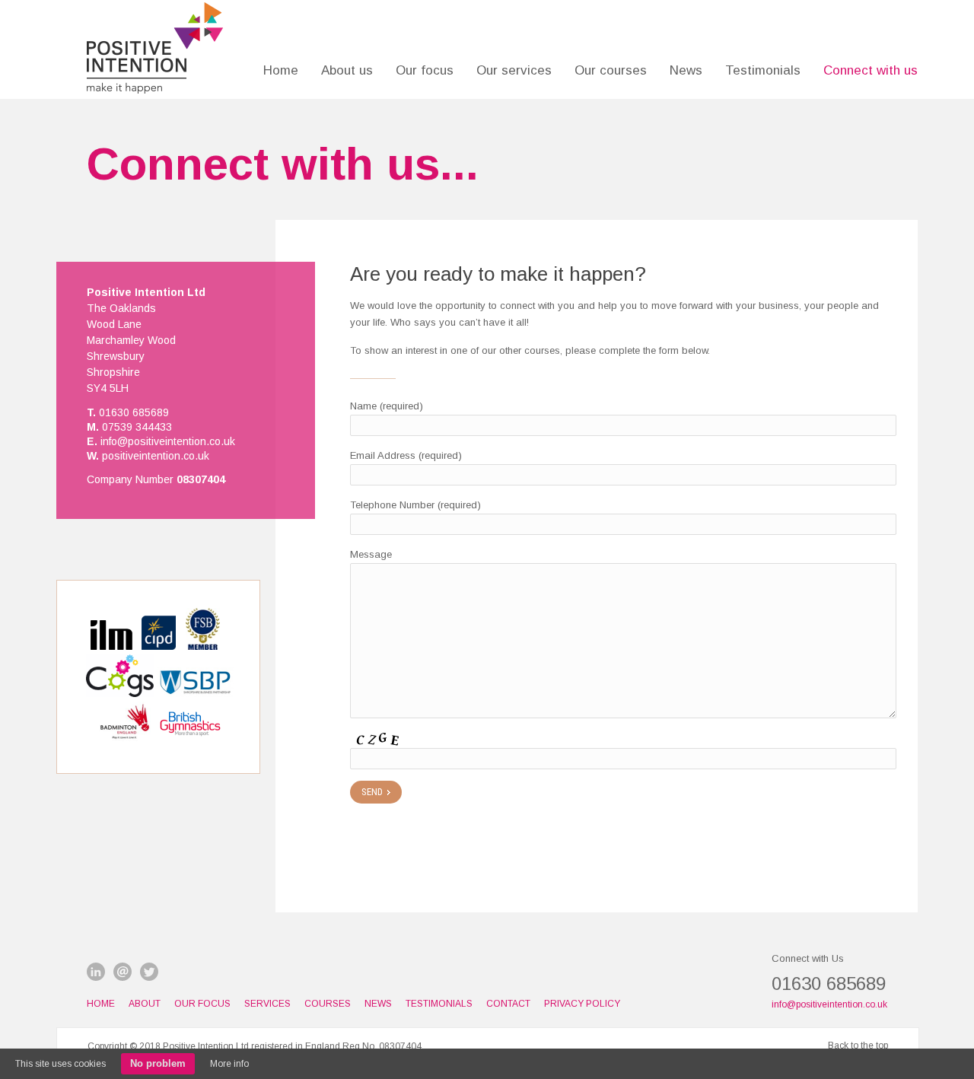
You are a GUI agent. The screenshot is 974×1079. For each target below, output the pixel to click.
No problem (158, 1063)
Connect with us (870, 70)
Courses (327, 1003)
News (686, 70)
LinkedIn (96, 972)
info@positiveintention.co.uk (829, 1004)
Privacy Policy (582, 1003)
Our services (514, 70)
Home (280, 70)
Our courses (611, 70)
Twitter (149, 972)
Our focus (425, 70)
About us (347, 70)
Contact (508, 1003)
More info (229, 1063)
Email (122, 972)
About (145, 1003)
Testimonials (763, 70)
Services (267, 1003)
